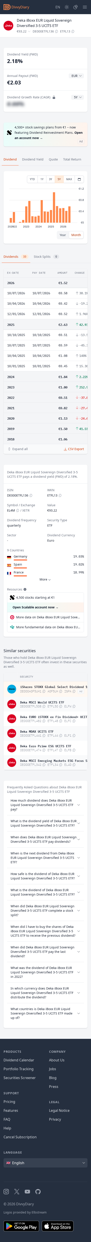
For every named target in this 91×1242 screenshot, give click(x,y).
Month (76, 235)
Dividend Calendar (19, 1060)
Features (11, 1110)
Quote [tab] (53, 159)
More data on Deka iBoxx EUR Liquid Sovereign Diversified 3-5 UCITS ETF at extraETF (48, 617)
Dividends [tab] (15, 256)
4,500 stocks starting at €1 (35, 597)
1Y (42, 179)
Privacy (55, 1119)
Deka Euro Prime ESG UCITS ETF (45, 745)
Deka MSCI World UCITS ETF (42, 702)
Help (7, 1128)
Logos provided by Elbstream (25, 1212)
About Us (56, 1060)
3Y (50, 179)
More (43, 579)
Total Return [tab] (72, 159)
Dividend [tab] (10, 159)
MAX (69, 179)
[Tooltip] (24, 589)
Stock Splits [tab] (45, 256)
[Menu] (84, 7)
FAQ (7, 1119)
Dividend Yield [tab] (33, 159)
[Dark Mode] (67, 7)
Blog (53, 1077)
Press (53, 1086)
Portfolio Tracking (19, 1068)
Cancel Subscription (20, 1137)
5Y (59, 179)
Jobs (52, 1068)
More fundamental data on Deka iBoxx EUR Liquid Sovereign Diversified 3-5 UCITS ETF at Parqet (48, 627)
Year (63, 235)
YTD (32, 179)
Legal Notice (59, 1110)
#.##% (15, 103)
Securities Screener (20, 1077)
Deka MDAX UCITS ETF (37, 731)
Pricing (9, 1101)
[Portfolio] (76, 7)
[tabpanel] (45, 207)
